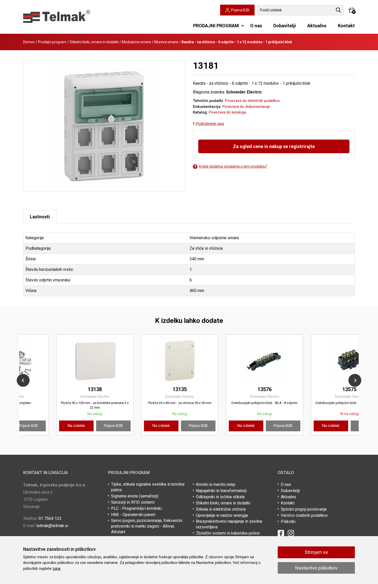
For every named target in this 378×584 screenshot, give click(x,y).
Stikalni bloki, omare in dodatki (94, 42)
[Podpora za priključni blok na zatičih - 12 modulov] (146, 360)
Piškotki (288, 521)
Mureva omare (166, 42)
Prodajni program (52, 42)
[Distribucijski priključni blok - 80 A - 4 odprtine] (62, 360)
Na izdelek (43, 425)
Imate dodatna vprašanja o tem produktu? (233, 166)
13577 (316, 389)
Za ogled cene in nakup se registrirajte (274, 146)
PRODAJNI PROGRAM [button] (216, 25)
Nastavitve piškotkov (316, 568)
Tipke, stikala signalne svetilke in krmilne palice (148, 487)
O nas (256, 25)
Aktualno (317, 25)
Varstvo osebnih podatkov (304, 515)
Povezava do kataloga (227, 112)
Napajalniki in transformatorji (221, 490)
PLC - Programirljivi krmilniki (136, 508)
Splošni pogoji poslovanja (304, 509)
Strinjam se (316, 552)
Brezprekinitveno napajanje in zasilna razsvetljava (229, 524)
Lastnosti (40, 216)
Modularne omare (136, 42)
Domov (29, 42)
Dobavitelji (284, 25)
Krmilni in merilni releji (215, 484)
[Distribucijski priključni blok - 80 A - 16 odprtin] (316, 360)
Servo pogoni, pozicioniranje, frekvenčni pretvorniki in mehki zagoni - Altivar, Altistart (146, 526)
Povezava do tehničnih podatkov (252, 100)
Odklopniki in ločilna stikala (220, 496)
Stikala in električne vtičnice (221, 509)
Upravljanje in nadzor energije (222, 515)
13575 (62, 389)
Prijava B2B (80, 425)
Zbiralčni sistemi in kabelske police (228, 533)
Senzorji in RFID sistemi (133, 502)
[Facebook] (281, 533)
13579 (231, 389)
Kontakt (346, 25)
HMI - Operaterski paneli (133, 514)
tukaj (56, 568)
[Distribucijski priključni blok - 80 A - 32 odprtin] (231, 360)
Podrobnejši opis (209, 123)
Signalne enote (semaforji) (134, 496)
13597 (147, 389)
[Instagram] (291, 533)
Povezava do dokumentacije (246, 106)
